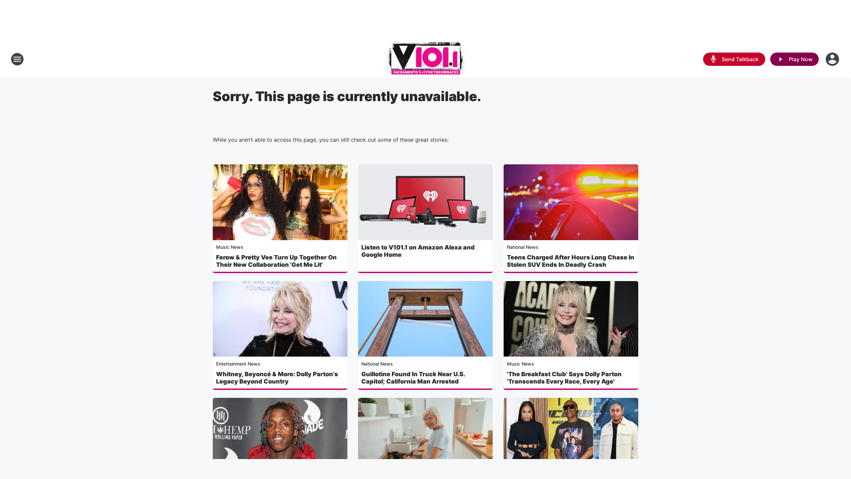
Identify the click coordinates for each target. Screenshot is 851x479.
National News (523, 247)
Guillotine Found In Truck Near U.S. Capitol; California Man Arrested (413, 378)
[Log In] (833, 59)
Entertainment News (238, 364)
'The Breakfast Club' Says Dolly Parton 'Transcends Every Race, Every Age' (564, 378)
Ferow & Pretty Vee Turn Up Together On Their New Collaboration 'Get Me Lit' (276, 261)
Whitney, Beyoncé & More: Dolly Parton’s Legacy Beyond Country (277, 378)
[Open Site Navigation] (17, 59)
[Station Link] (425, 59)
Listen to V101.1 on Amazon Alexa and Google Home (418, 251)
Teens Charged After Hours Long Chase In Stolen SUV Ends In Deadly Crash (570, 261)
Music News (229, 247)
